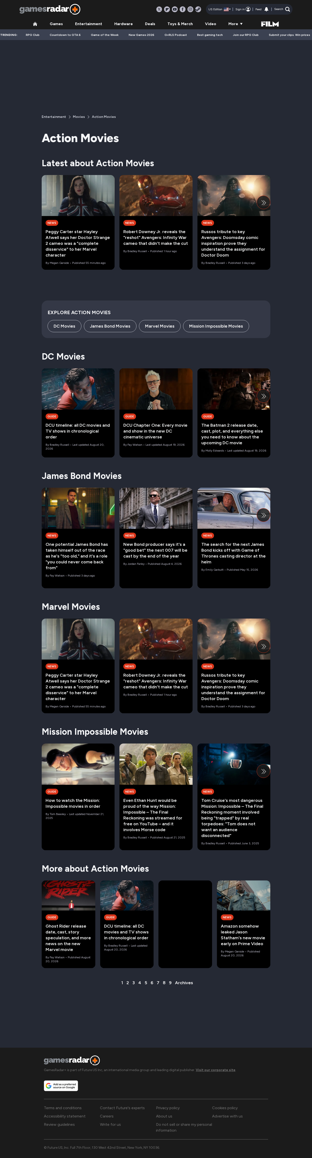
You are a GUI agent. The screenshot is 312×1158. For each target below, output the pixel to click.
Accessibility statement (65, 1116)
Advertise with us (227, 1116)
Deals (150, 23)
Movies (79, 117)
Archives (184, 982)
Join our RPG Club (246, 35)
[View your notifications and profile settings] (266, 9)
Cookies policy (225, 1108)
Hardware (123, 23)
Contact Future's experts (122, 1108)
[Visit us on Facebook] (182, 9)
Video (210, 23)
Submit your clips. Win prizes (289, 35)
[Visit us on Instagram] (190, 9)
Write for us (110, 1124)
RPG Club (32, 35)
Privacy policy (168, 1108)
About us (164, 1116)
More (233, 23)
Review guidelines (59, 1124)
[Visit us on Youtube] (175, 9)
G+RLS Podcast (176, 35)
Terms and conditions (63, 1108)
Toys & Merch (180, 23)
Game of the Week (104, 35)
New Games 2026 (141, 35)
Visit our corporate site (215, 1070)
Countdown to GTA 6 (65, 35)
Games (56, 23)
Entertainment (88, 23)
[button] (282, 9)
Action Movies (104, 117)
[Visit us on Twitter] (159, 9)
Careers (107, 1116)
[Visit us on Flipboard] (167, 9)
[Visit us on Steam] (198, 9)
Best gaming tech (210, 35)
